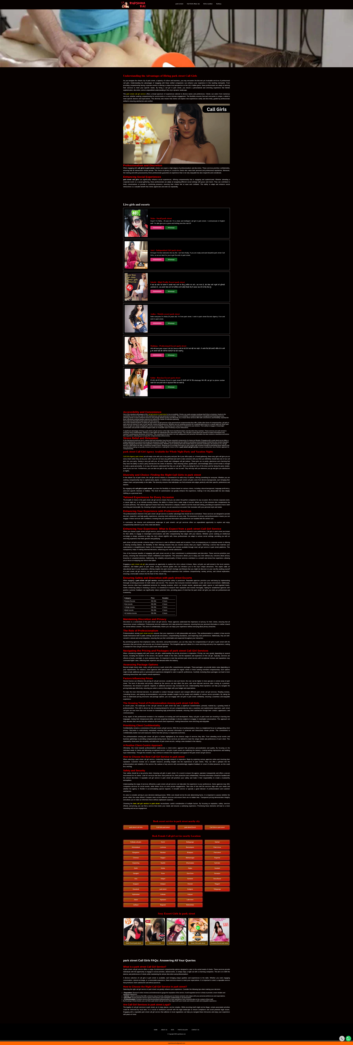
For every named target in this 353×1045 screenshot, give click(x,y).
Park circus (217, 847)
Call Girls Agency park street (133, 456)
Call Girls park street (163, 827)
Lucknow (163, 847)
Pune (163, 873)
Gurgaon (136, 884)
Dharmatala (190, 863)
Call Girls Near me (193, 4)
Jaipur (136, 899)
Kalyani (190, 894)
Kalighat (190, 889)
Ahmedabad (136, 847)
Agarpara (163, 899)
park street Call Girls (135, 827)
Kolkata (163, 894)
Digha (190, 868)
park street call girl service (136, 94)
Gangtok (136, 873)
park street (179, 4)
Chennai (136, 858)
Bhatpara (190, 852)
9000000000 (157, 227)
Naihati (217, 842)
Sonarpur (217, 873)
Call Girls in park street (217, 827)
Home (155, 1029)
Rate (172, 1029)
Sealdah (217, 868)
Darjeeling (135, 863)
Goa (135, 878)
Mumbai (163, 852)
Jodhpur (136, 905)
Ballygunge (190, 842)
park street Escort (190, 827)
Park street (217, 852)
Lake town (190, 899)
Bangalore (135, 852)
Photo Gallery (183, 1029)
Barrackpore (190, 847)
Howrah (190, 884)
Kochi (163, 842)
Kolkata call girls (135, 842)
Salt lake (217, 863)
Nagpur (163, 858)
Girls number (208, 4)
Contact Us (195, 1029)
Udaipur (163, 884)
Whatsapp (171, 227)
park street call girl (138, 564)
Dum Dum (190, 873)
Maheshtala (190, 905)
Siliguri (163, 878)
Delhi (136, 868)
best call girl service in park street (146, 803)
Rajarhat (217, 858)
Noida (163, 868)
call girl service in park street (157, 414)
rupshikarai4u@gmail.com (176, 1043)
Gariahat (190, 878)
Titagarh (217, 884)
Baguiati (163, 905)
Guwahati (136, 889)
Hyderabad (135, 894)
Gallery (218, 4)
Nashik (163, 863)
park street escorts (146, 633)
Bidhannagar (190, 858)
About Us (164, 1029)
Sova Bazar (217, 878)
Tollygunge (217, 889)
